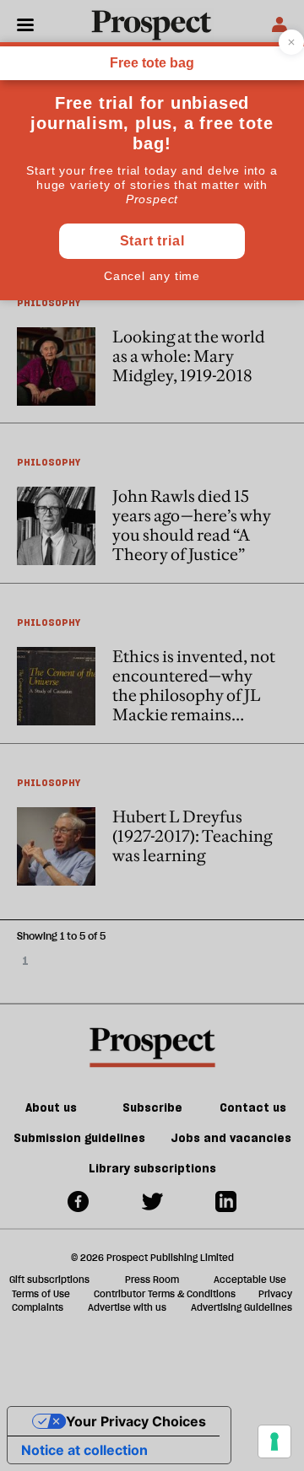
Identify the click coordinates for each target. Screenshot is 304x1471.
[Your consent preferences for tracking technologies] (274, 1441)
